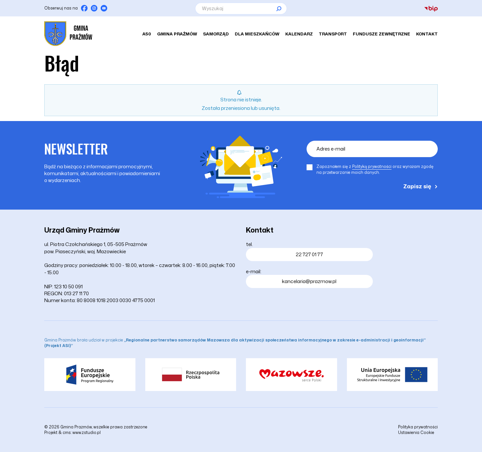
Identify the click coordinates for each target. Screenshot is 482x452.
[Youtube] (104, 8)
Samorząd (216, 34)
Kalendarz (299, 34)
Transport (333, 34)
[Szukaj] (279, 8)
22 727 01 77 (309, 254)
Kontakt (427, 34)
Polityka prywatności (418, 427)
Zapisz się (417, 186)
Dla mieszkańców (257, 34)
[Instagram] (94, 8)
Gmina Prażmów (177, 34)
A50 (146, 34)
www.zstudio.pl (86, 432)
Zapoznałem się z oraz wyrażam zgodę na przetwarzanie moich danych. (374, 169)
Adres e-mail (330, 148)
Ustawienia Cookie (416, 432)
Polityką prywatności (372, 166)
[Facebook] (84, 8)
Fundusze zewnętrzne (381, 34)
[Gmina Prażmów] (68, 33)
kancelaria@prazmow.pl (309, 281)
